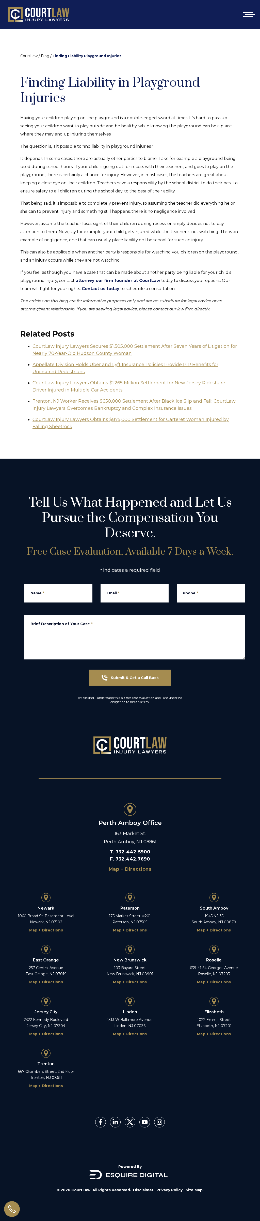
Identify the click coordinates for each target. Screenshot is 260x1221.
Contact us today (100, 288)
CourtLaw (29, 56)
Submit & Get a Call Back (135, 677)
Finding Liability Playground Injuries (87, 56)
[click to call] (12, 1209)
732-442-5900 (133, 852)
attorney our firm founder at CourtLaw (118, 280)
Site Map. (195, 1190)
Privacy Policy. (170, 1190)
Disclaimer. (143, 1190)
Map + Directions (130, 869)
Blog (45, 56)
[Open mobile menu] (248, 14)
